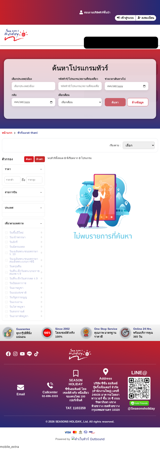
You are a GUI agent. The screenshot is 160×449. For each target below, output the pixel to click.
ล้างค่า (39, 159)
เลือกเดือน (63, 94)
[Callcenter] (50, 385)
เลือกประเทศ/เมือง (22, 78)
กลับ (14, 94)
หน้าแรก (7, 132)
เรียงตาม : (115, 145)
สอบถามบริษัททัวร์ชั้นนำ (97, 12)
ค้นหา (115, 102)
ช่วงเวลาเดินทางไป (115, 78)
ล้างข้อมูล (138, 102)
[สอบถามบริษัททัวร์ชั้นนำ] (81, 12)
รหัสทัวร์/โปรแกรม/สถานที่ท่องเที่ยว (78, 78)
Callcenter (50, 392)
